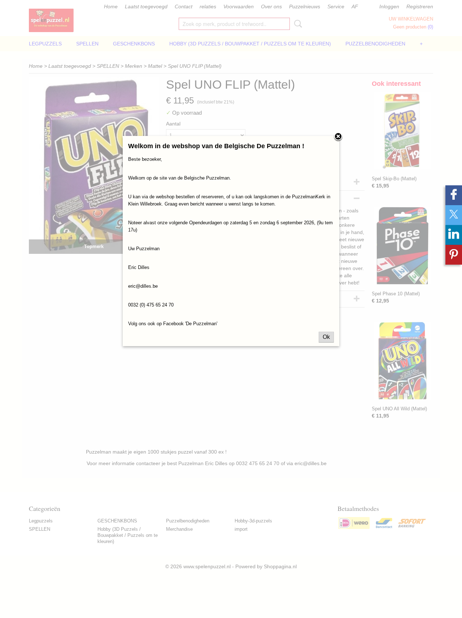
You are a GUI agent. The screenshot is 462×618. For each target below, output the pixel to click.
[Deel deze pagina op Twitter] (453, 215)
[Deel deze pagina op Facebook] (453, 195)
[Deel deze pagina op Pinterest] (453, 255)
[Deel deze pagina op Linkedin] (453, 235)
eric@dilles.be (143, 286)
